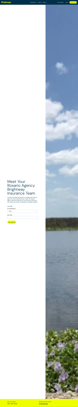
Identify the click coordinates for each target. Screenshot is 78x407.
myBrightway (43, 404)
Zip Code (9, 215)
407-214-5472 (60, 2)
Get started (11, 222)
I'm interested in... (11, 208)
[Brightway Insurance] (6, 2)
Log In (67, 2)
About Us (40, 2)
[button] (33, 2)
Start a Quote (73, 2)
